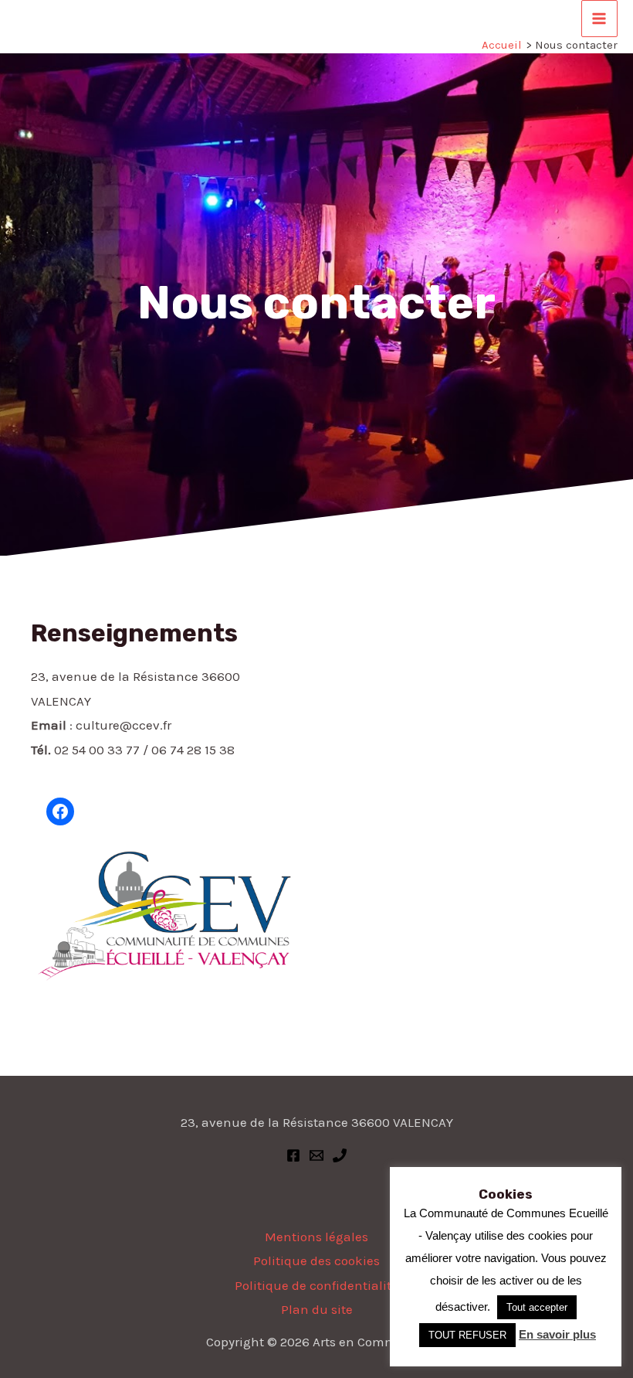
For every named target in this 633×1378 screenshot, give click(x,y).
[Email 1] (316, 1155)
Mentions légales (316, 1236)
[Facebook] (293, 1155)
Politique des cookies (316, 1260)
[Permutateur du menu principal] (599, 18)
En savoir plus (557, 1334)
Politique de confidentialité (316, 1285)
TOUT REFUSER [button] (467, 1335)
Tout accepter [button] (536, 1307)
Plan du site (317, 1309)
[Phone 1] (340, 1155)
